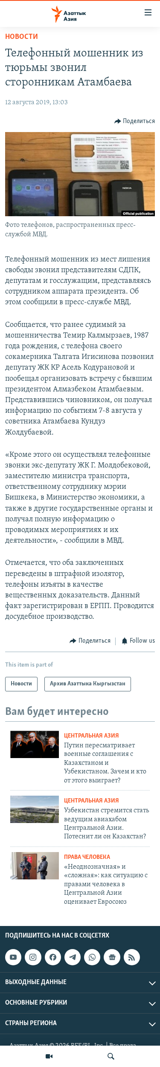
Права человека (87, 857)
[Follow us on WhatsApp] (92, 957)
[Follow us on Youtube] (13, 957)
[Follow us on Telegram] (72, 957)
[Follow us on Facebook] (53, 957)
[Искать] (111, 1056)
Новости (21, 37)
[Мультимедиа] (49, 1056)
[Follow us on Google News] (112, 957)
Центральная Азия (91, 736)
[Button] (134, 121)
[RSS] (132, 957)
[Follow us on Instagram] (33, 957)
